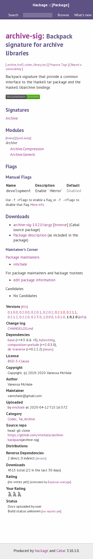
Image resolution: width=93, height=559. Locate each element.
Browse (63, 15)
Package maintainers (23, 257)
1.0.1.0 (60, 317)
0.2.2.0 (24, 317)
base (11, 340)
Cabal (60, 550)
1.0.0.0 (48, 317)
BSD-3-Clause (18, 361)
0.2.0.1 (36, 312)
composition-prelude (23, 344)
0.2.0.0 (24, 312)
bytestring (46, 340)
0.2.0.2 (48, 312)
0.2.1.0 (60, 312)
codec (28, 65)
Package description (29, 235)
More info (37, 204)
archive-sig (24, 36)
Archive (12, 118)
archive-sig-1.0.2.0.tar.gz (32, 224)
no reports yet (51, 511)
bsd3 (20, 65)
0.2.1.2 (13, 317)
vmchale (20, 264)
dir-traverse (16, 349)
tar (44, 65)
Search (13, 15)
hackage (41, 550)
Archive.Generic (22, 154)
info (82, 317)
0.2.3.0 (36, 317)
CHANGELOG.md (20, 328)
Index (10, 138)
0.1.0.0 (13, 312)
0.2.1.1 (72, 312)
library (37, 65)
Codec (12, 419)
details (48, 349)
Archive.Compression (27, 148)
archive (11, 65)
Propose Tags (58, 65)
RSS (24, 307)
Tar (20, 419)
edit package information (34, 279)
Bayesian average (59, 482)
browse (60, 224)
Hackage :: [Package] (51, 4)
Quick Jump (23, 138)
